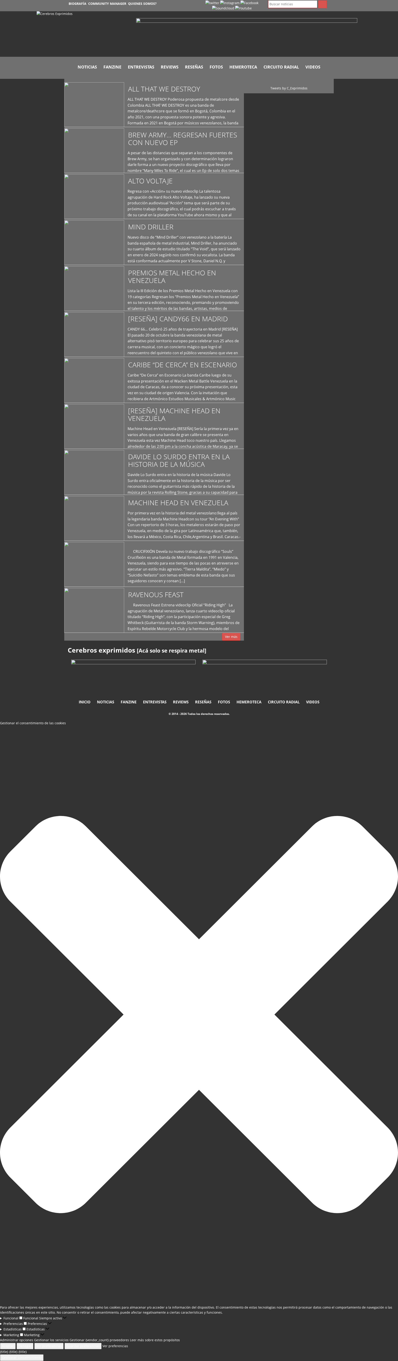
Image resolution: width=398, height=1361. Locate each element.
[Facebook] (249, 2)
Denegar (25, 1346)
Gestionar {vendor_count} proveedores (99, 1340)
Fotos (216, 67)
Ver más (231, 636)
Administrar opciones (16, 1340)
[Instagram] (230, 2)
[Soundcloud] (223, 8)
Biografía (77, 3)
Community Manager (107, 3)
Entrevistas (141, 67)
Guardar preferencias (83, 1346)
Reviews (170, 67)
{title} (4, 1352)
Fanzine (112, 67)
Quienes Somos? (142, 3)
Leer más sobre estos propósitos (155, 1340)
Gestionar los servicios (51, 1340)
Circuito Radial (281, 67)
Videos (312, 67)
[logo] (83, 34)
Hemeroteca (243, 67)
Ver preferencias (49, 1346)
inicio (85, 702)
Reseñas (194, 67)
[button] (199, 1015)
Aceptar (8, 1346)
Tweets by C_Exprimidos (288, 88)
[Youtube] (243, 8)
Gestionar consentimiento (22, 1357)
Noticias (87, 67)
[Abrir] (246, 35)
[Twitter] (212, 2)
